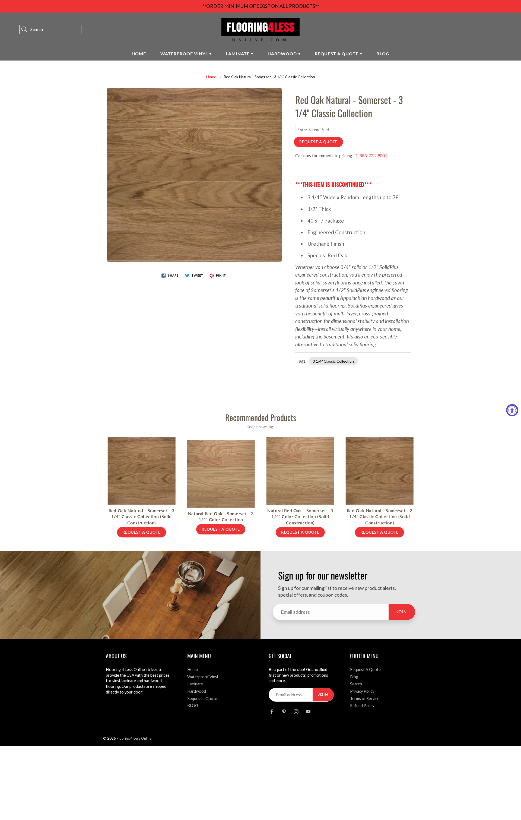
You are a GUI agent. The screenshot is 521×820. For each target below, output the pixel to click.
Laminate (238, 53)
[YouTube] (308, 712)
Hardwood (283, 53)
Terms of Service (364, 698)
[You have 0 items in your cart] (511, 22)
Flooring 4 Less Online (134, 738)
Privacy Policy (362, 691)
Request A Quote (365, 669)
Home (139, 53)
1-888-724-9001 (371, 155)
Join (402, 611)
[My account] (498, 22)
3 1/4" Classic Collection (333, 361)
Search (356, 684)
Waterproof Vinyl (184, 53)
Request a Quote (337, 53)
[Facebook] (271, 712)
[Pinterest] (283, 712)
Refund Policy (362, 705)
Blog (354, 677)
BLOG (382, 53)
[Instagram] (296, 712)
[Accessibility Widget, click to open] (512, 410)
